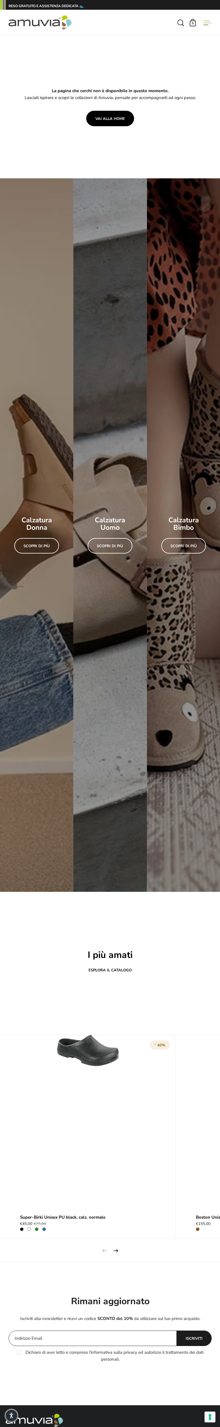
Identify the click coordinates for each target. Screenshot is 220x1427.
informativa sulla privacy (114, 1352)
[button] (11, 1415)
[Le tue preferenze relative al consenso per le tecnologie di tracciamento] (210, 1417)
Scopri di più (36, 546)
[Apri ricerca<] (181, 22)
